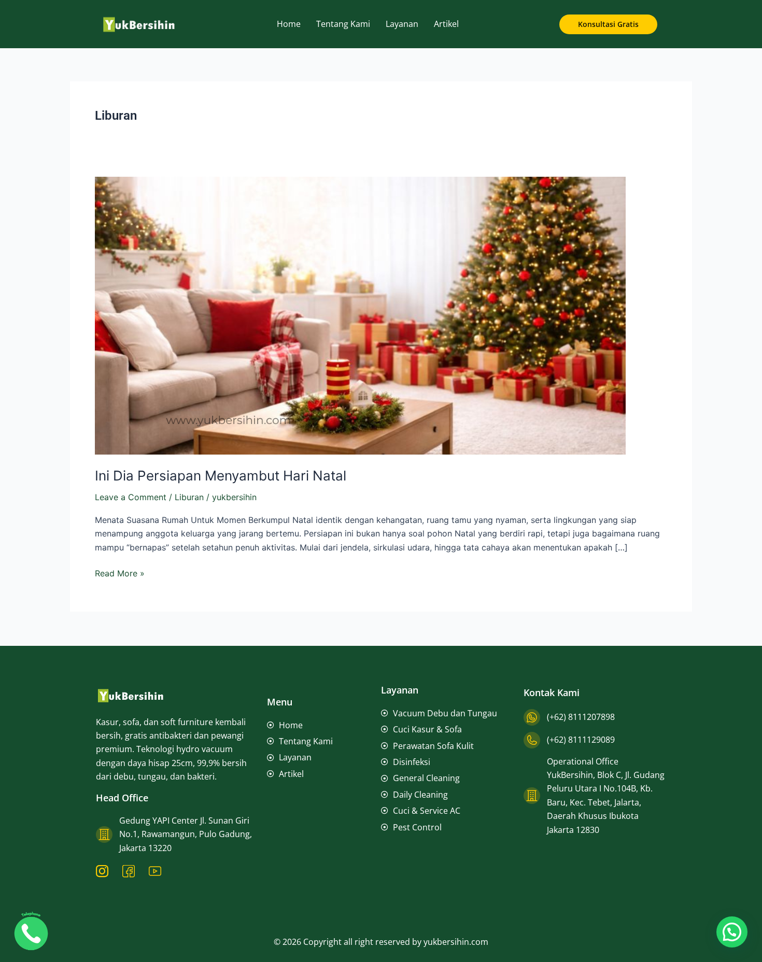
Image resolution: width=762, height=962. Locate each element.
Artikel (446, 24)
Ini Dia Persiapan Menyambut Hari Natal (220, 476)
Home (289, 24)
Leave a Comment (130, 497)
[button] (731, 931)
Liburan (189, 497)
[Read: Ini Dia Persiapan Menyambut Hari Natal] (360, 314)
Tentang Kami (343, 24)
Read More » (120, 572)
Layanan (402, 24)
